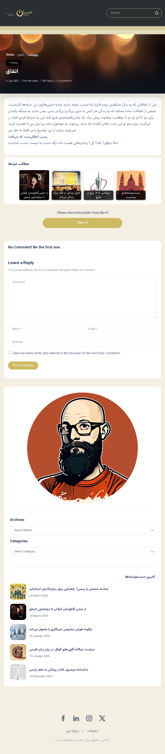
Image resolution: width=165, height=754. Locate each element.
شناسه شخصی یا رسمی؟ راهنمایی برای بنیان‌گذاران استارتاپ (68, 589)
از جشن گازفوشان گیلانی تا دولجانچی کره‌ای (57, 609)
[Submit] (157, 13)
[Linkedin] (75, 718)
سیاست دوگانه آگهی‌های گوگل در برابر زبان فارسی (62, 649)
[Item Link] (18, 592)
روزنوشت (33, 55)
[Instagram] (89, 718)
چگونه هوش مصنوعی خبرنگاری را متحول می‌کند (60, 629)
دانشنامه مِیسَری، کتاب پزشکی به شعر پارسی (58, 669)
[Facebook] (62, 718)
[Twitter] (102, 718)
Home (10, 55)
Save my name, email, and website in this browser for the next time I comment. (66, 353)
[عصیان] (19, 13)
